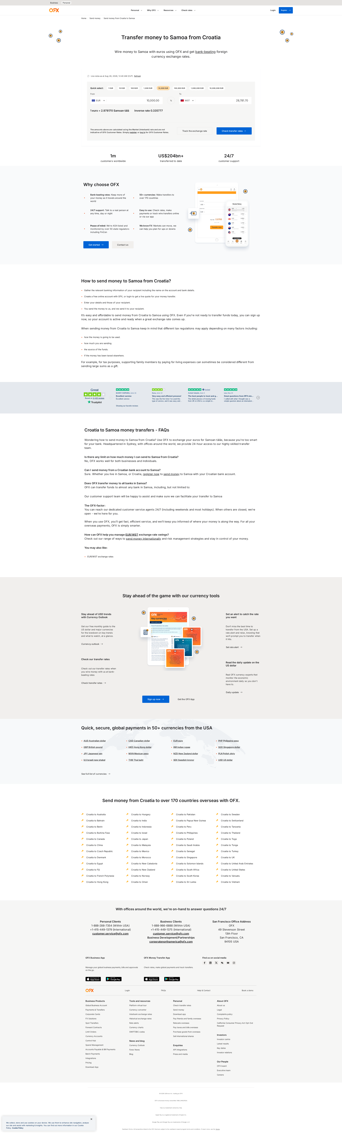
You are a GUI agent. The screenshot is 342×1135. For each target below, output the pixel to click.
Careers (220, 1075)
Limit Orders (91, 1032)
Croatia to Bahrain (95, 820)
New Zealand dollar (188, 753)
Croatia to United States (233, 869)
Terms (218, 1129)
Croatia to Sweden (230, 814)
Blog (131, 1054)
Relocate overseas (181, 1023)
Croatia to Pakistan (185, 814)
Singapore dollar (229, 747)
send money (171, 474)
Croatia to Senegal (185, 851)
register (133, 132)
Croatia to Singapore (186, 857)
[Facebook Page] (204, 963)
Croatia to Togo (229, 839)
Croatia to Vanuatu (230, 875)
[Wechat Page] (222, 963)
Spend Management (94, 1045)
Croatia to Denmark (96, 857)
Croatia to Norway (140, 875)
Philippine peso (228, 740)
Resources (168, 10)
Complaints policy (224, 1014)
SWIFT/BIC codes (137, 1032)
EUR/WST (131, 534)
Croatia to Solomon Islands (189, 863)
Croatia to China (94, 845)
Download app (179, 1014)
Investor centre (223, 1039)
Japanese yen (93, 753)
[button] (111, 88)
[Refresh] (88, 76)
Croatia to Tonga (229, 845)
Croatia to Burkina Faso (98, 832)
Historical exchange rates (140, 1018)
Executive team (223, 1070)
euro (180, 740)
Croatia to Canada (95, 839)
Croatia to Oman (139, 882)
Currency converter (137, 1010)
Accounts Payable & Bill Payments (100, 1049)
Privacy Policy (223, 1018)
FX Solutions (91, 1018)
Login (127, 990)
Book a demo (247, 990)
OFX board (222, 1066)
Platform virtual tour (138, 1005)
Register (284, 10)
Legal (219, 1010)
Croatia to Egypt (94, 863)
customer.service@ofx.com (110, 933)
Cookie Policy (17, 1128)
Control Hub (91, 1040)
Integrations (91, 1058)
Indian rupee (181, 747)
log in (142, 132)
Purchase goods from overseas (186, 1032)
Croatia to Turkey (229, 851)
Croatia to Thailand (230, 832)
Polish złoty (226, 753)
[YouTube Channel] (228, 963)
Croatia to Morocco (141, 857)
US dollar (225, 760)
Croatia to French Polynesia (100, 875)
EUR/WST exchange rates (100, 556)
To (180, 94)
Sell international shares (183, 1036)
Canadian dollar (139, 740)
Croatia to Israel (139, 832)
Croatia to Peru (183, 826)
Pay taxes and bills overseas (185, 1027)
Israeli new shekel (94, 760)
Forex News (134, 1050)
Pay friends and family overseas (187, 1018)
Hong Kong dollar (140, 747)
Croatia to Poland (185, 839)
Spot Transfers (92, 1023)
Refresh (137, 76)
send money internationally (143, 538)
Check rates (186, 10)
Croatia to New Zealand (143, 869)
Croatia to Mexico (140, 851)
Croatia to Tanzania (231, 826)
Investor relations (224, 1052)
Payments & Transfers (95, 1010)
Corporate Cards (93, 1014)
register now (151, 474)
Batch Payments (93, 1054)
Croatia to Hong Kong (97, 882)
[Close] (91, 1119)
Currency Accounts (94, 1036)
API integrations (180, 1050)
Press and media (180, 1054)
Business (54, 3)
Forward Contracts (94, 1027)
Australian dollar (95, 740)
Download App (92, 1067)
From (92, 94)
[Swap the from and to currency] (171, 100)
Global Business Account (96, 1005)
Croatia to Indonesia (141, 826)
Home (83, 18)
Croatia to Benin (94, 826)
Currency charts (136, 1027)
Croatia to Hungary (140, 814)
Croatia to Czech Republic (99, 851)
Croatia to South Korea (187, 875)
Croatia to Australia (96, 814)
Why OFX (151, 10)
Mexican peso (141, 753)
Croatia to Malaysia (141, 845)
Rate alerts (134, 1023)
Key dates (221, 1048)
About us (221, 1005)
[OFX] (54, 10)
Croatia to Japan (139, 839)
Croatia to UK (228, 857)
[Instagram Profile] (234, 963)
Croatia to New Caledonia (144, 863)
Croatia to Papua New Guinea (191, 820)
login (129, 296)
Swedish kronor (183, 760)
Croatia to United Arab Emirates (237, 863)
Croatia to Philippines (187, 832)
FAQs (163, 990)
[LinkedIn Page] (210, 963)
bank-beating (205, 52)
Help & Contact (203, 990)
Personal (66, 3)
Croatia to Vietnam (230, 882)
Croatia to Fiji (93, 869)
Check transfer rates (182, 1005)
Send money (95, 18)
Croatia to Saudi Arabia (188, 845)
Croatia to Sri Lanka (186, 882)
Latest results (223, 1044)
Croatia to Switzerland (232, 820)
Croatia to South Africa (187, 869)
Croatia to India (139, 820)
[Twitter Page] (216, 963)
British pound (93, 747)
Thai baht (136, 760)
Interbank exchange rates (140, 1014)
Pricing (89, 1062)
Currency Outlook (137, 1045)
